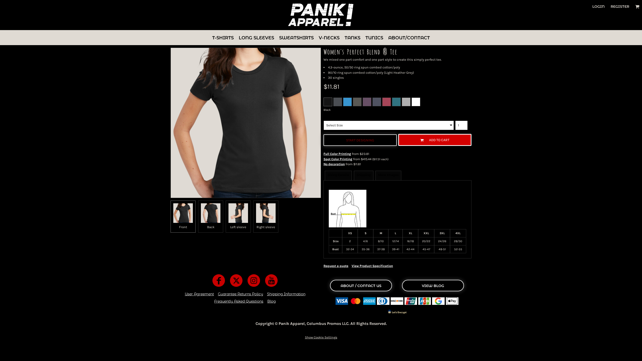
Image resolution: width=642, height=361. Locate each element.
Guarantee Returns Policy (240, 294)
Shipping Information (286, 294)
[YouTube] (271, 280)
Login (598, 6)
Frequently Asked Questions (238, 301)
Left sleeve (238, 227)
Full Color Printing (337, 154)
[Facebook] (218, 280)
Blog (271, 301)
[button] (637, 7)
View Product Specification (372, 266)
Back (210, 227)
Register (620, 6)
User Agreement (199, 294)
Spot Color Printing (338, 159)
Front (183, 227)
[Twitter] (236, 280)
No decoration (334, 164)
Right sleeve (266, 227)
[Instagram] (254, 280)
